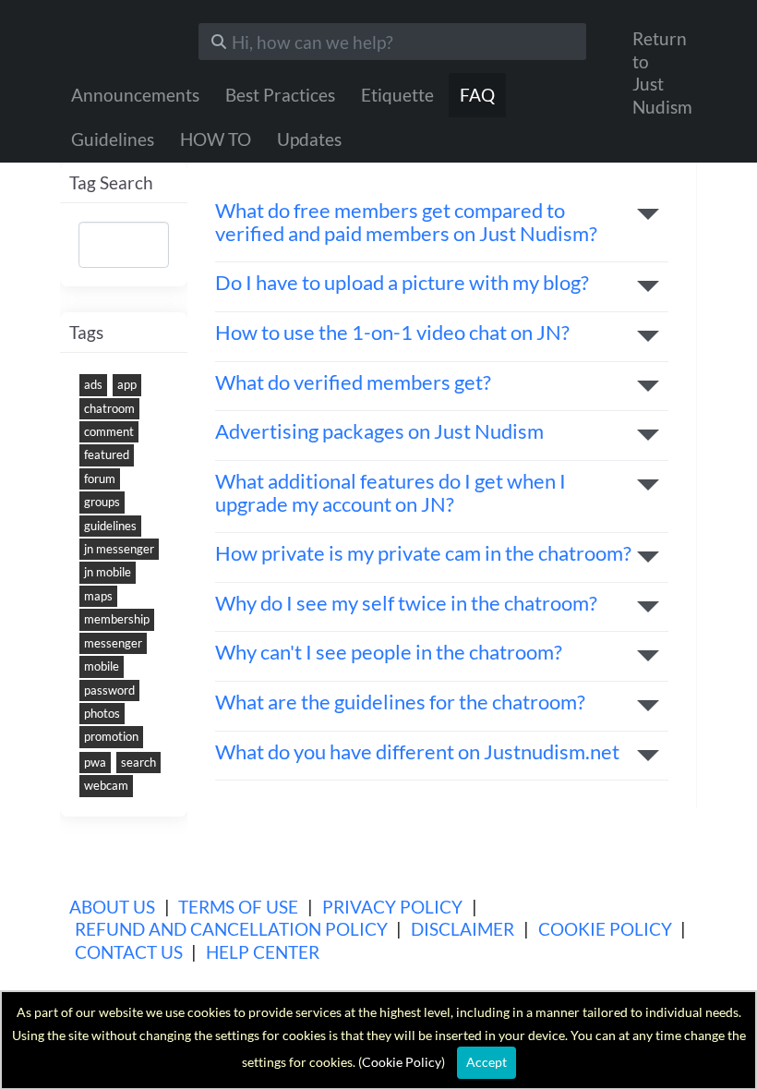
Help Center (262, 952)
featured (106, 454)
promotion (111, 736)
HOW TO (215, 139)
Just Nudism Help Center (115, 36)
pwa (95, 762)
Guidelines (112, 139)
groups (102, 501)
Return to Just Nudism (662, 72)
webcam (106, 785)
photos (102, 713)
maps (98, 595)
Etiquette (397, 94)
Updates (309, 139)
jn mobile (107, 571)
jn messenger (119, 548)
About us (112, 906)
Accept (486, 1062)
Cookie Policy (605, 928)
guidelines (110, 525)
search (138, 762)
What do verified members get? (353, 382)
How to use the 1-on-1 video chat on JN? (392, 333)
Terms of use (238, 906)
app (127, 384)
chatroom (109, 408)
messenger (113, 643)
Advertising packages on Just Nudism (379, 431)
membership (117, 619)
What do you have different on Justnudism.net (417, 752)
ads (93, 384)
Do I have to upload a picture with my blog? (402, 283)
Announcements (135, 94)
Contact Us (129, 952)
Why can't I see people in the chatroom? (388, 652)
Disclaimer (462, 928)
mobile (101, 666)
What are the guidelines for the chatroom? (400, 702)
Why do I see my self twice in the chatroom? (406, 603)
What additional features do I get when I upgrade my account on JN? (390, 492)
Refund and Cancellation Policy (231, 928)
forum (99, 478)
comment (109, 431)
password (109, 690)
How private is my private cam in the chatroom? (423, 553)
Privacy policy (392, 906)
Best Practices (280, 94)
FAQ (477, 94)
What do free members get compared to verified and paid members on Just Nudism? (406, 222)
